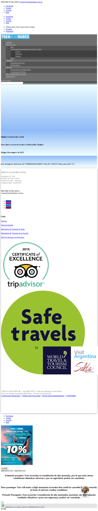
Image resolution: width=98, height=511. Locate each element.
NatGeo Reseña (7, 225)
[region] (49, 106)
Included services (18, 63)
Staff (13, 58)
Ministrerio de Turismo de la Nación (14, 233)
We (12, 47)
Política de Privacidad (31, 396)
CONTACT (10, 76)
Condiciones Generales (11, 396)
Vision (17, 51)
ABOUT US (10, 45)
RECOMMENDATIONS (16, 74)
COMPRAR (71, 396)
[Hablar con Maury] (88, 491)
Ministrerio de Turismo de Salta (13, 229)
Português (9, 31)
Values (18, 56)
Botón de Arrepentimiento (53, 396)
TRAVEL (9, 60)
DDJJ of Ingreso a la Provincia (12, 237)
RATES (8, 67)
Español (9, 29)
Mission (18, 54)
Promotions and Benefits (21, 69)
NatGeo (4, 221)
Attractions (15, 65)
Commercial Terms (18, 72)
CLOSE (4, 468)
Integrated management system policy (26, 49)
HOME (9, 42)
